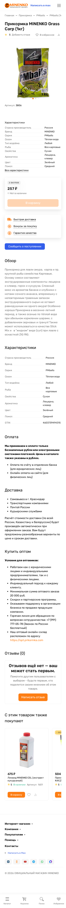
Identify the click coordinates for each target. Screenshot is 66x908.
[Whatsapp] (42, 861)
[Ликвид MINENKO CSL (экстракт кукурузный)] (27, 750)
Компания (11, 829)
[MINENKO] (16, 5)
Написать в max (40, 5)
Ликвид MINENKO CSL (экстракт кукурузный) (26, 779)
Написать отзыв (33, 697)
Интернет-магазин (17, 823)
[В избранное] (28, 795)
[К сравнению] (35, 795)
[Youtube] (25, 861)
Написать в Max (17, 853)
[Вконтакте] (8, 861)
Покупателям (14, 834)
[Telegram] (33, 861)
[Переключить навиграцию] (59, 5)
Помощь (10, 840)
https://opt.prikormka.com (26, 640)
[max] (50, 861)
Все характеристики (17, 170)
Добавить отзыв (21, 34)
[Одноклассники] (16, 861)
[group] (33, 72)
